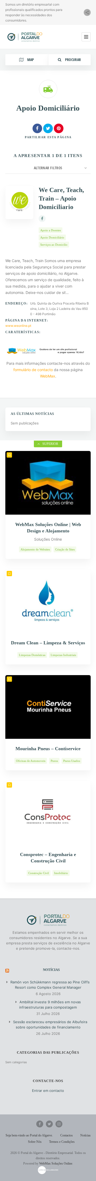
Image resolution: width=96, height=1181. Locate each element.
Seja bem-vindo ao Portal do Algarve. (29, 1135)
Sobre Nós (35, 1142)
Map (30, 59)
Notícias (51, 970)
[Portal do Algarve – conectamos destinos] (25, 37)
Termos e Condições (62, 1142)
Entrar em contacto (48, 1090)
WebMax (47, 376)
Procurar (72, 59)
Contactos (66, 1135)
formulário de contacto (33, 369)
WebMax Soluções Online (55, 1163)
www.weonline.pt (18, 326)
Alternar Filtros (48, 167)
